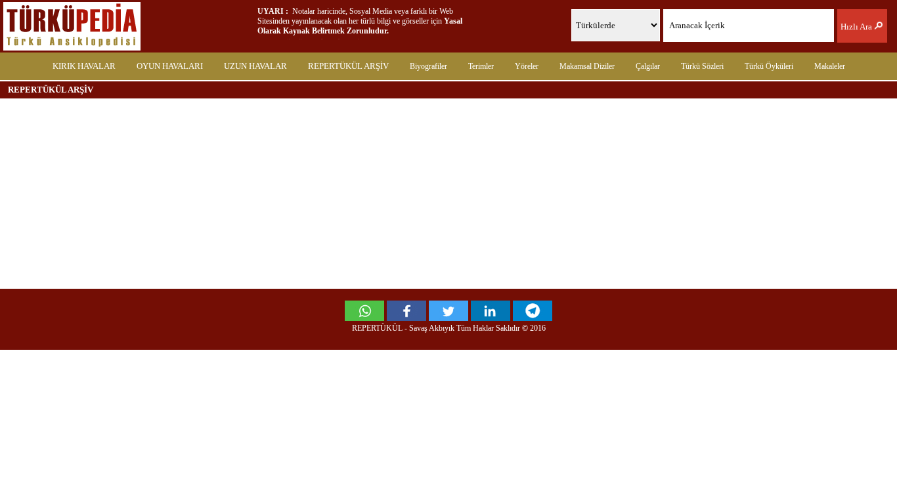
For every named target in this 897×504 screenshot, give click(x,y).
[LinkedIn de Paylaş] (490, 317)
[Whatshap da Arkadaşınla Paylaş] (364, 317)
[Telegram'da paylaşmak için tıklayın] (532, 317)
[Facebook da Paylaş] (406, 317)
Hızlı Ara (857, 27)
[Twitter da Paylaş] (448, 317)
